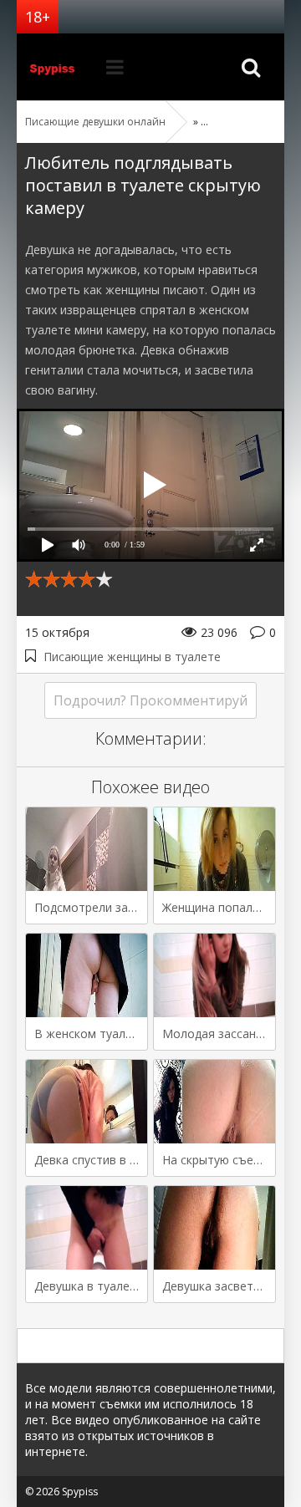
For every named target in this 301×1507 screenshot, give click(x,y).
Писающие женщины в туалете (132, 656)
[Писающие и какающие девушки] (58, 66)
